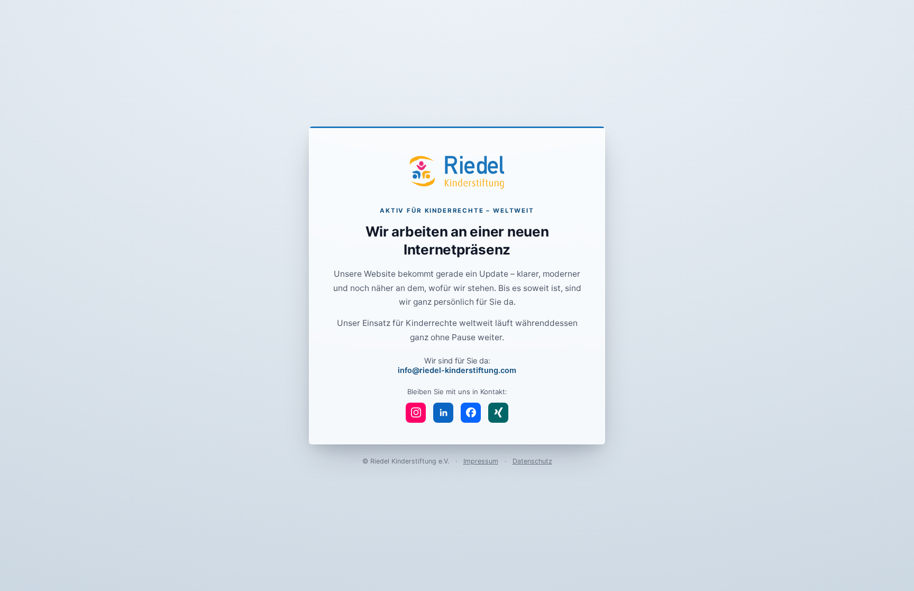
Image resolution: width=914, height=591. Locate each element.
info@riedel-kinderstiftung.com (457, 370)
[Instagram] (416, 413)
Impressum (480, 461)
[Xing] (498, 413)
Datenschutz (532, 461)
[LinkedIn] (443, 413)
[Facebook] (471, 413)
